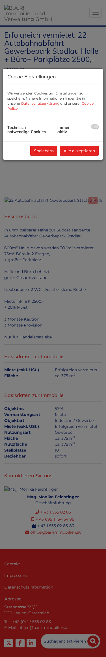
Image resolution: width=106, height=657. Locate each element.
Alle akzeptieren (79, 150)
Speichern (44, 150)
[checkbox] (95, 126)
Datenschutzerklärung (40, 103)
